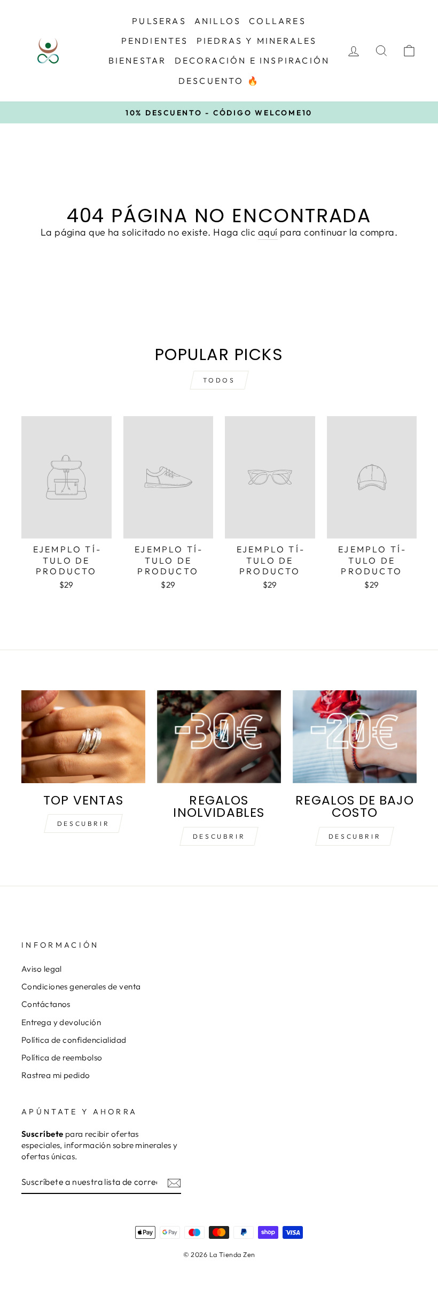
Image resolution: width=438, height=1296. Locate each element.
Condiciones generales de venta (81, 986)
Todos (219, 380)
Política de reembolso (61, 1057)
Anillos (217, 20)
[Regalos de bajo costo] (355, 736)
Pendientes (155, 40)
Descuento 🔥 (219, 80)
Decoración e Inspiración (252, 60)
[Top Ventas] (83, 736)
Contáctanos (46, 1004)
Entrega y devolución (61, 1022)
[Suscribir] (174, 1182)
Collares (277, 20)
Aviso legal (41, 969)
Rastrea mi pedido (55, 1075)
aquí (268, 232)
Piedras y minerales (257, 40)
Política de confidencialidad (74, 1040)
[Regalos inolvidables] (219, 736)
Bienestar (137, 60)
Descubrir (83, 823)
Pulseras (159, 20)
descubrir (219, 836)
